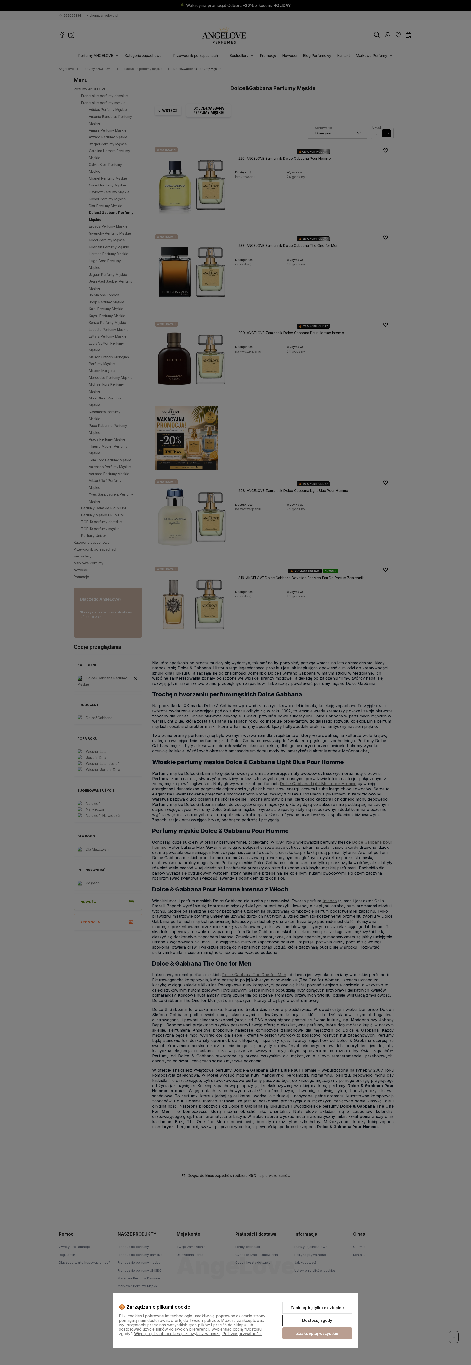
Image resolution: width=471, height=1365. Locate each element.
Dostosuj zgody (317, 1320)
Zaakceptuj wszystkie (317, 1333)
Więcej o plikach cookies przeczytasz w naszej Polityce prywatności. (198, 1333)
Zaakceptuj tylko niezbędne (317, 1307)
